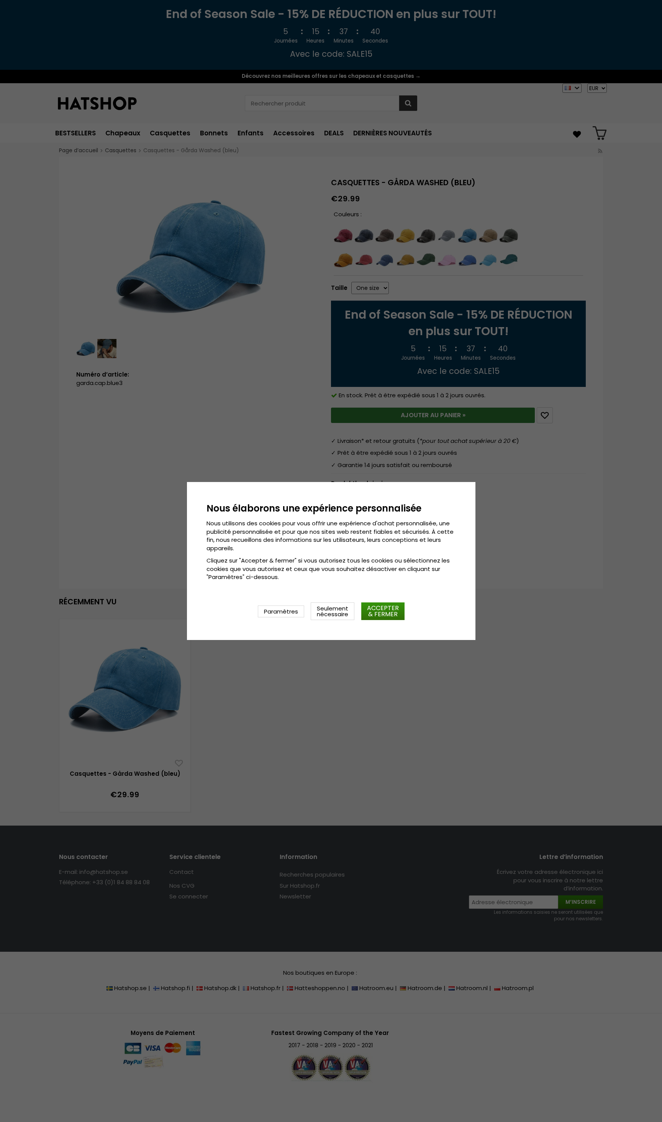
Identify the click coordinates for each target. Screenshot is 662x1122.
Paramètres (281, 611)
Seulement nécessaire (332, 611)
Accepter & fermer (383, 611)
